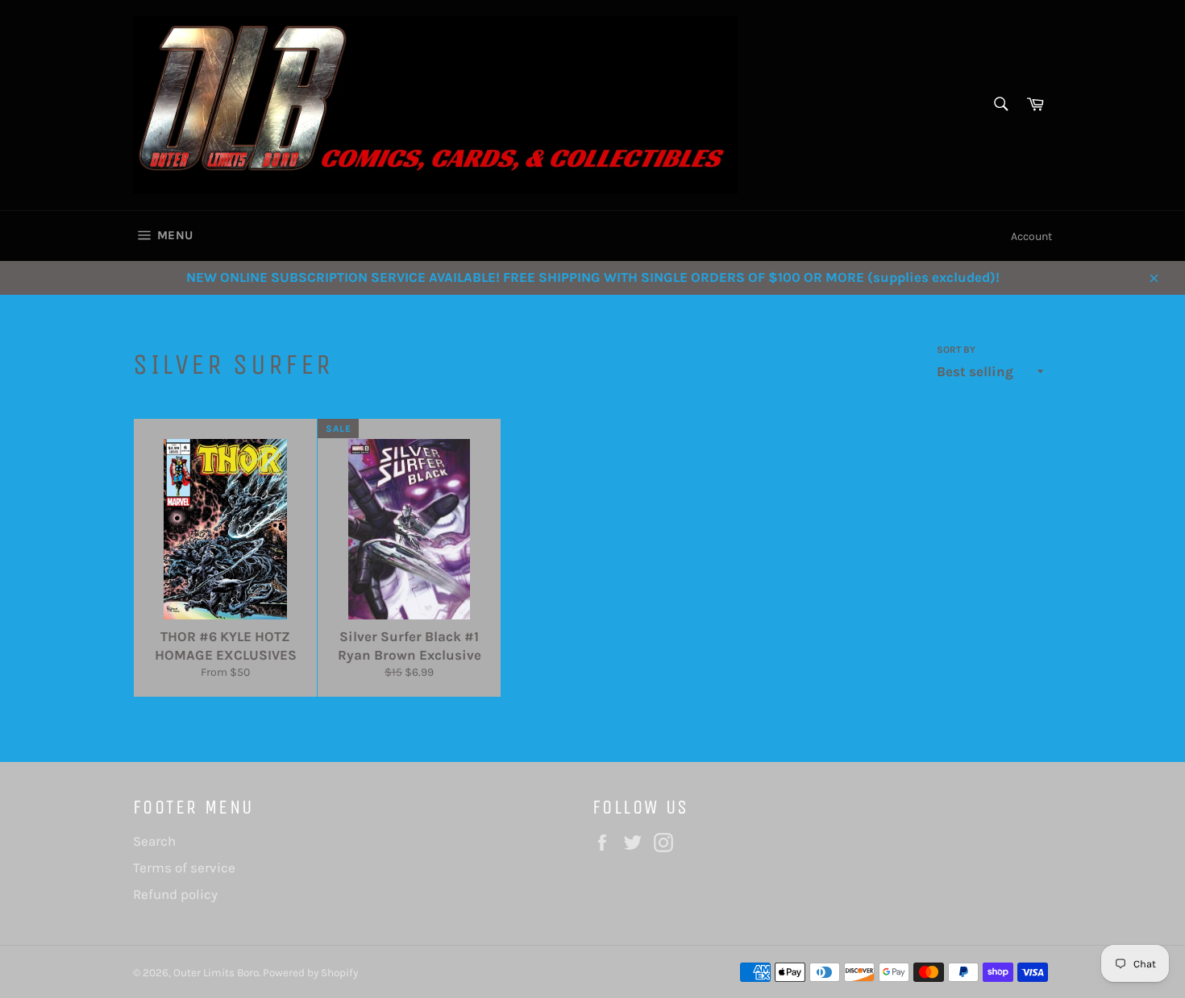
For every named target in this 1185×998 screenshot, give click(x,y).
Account (1031, 236)
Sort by (956, 349)
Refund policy (175, 894)
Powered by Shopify (310, 973)
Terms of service (184, 867)
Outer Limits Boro (216, 973)
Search (154, 841)
